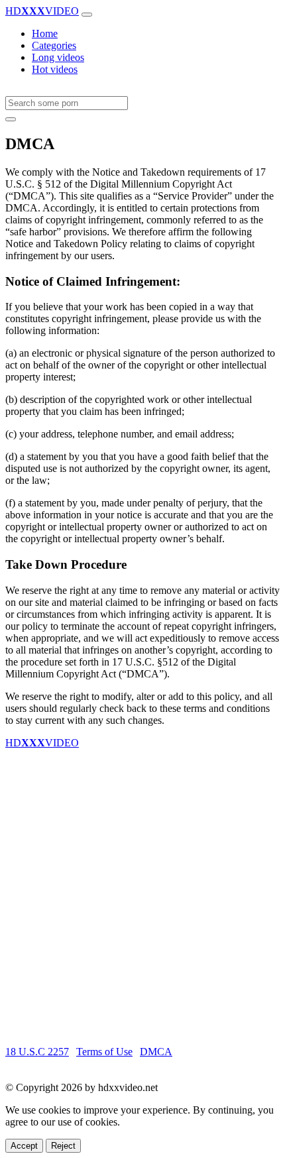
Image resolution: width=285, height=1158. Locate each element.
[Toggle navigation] (87, 15)
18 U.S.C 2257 (37, 1051)
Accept (24, 1146)
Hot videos (55, 69)
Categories (54, 45)
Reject (63, 1146)
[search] (10, 119)
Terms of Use (104, 1051)
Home (45, 33)
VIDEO (42, 11)
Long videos (58, 57)
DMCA (156, 1051)
